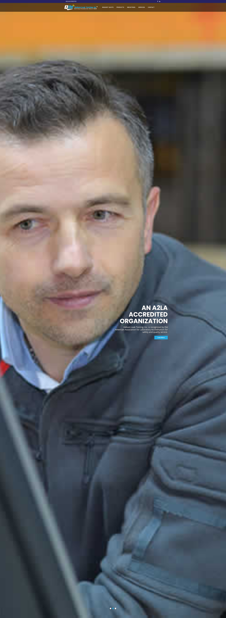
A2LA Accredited (71, 1)
